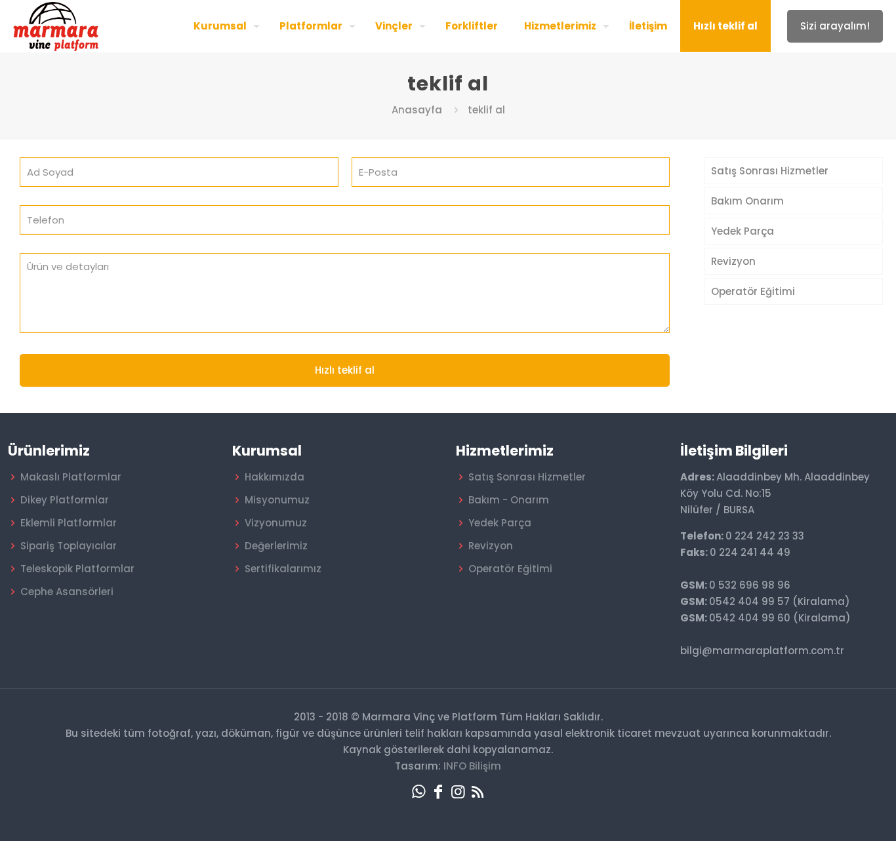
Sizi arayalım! (835, 26)
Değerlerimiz (276, 546)
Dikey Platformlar (64, 500)
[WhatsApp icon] (418, 791)
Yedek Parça (742, 231)
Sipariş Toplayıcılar (68, 546)
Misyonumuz (277, 500)
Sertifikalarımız (283, 569)
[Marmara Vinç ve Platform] (55, 26)
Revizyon (733, 261)
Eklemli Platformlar (68, 523)
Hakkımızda (274, 477)
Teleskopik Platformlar (77, 569)
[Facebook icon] (438, 791)
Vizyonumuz (276, 523)
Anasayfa (417, 110)
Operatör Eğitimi (753, 291)
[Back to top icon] (833, 814)
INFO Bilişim (472, 766)
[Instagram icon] (458, 791)
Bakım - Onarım (508, 500)
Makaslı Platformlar (70, 477)
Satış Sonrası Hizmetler (769, 171)
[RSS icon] (477, 791)
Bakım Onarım (747, 201)
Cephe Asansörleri (66, 591)
